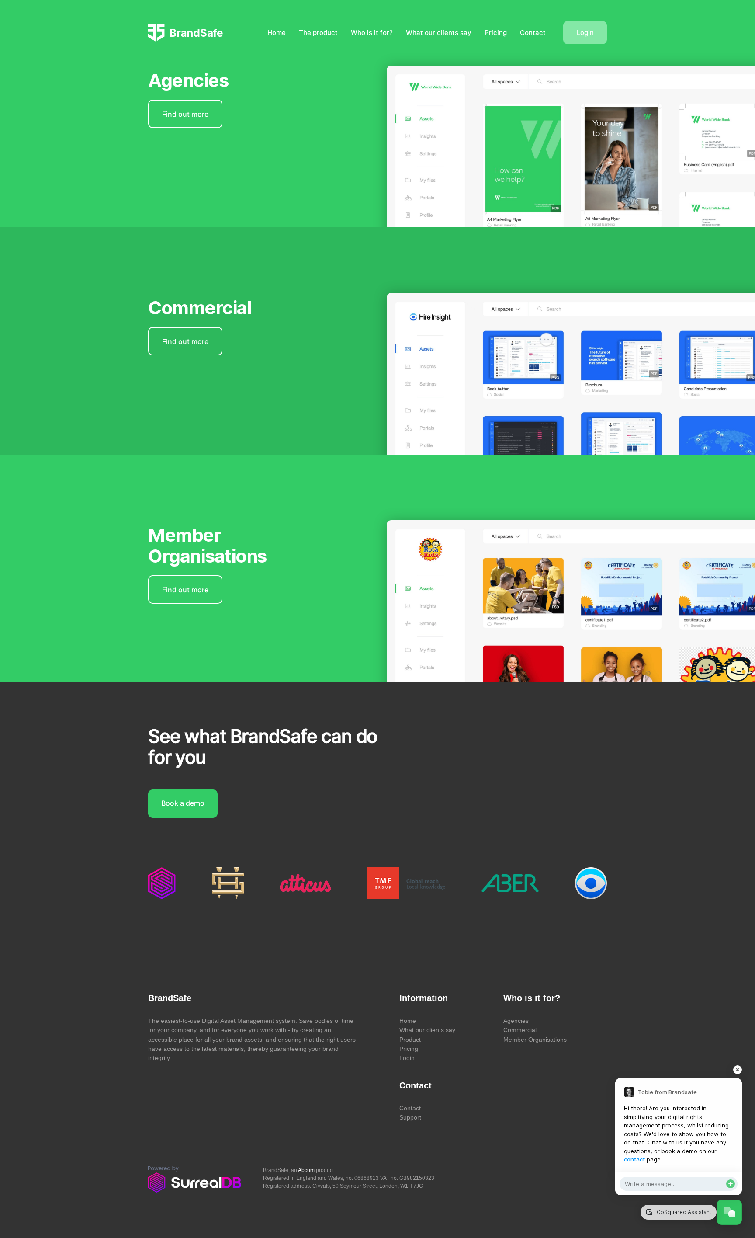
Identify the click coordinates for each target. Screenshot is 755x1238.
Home (276, 32)
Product (410, 1039)
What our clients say (438, 32)
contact (634, 1159)
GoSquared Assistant (683, 1212)
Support (410, 1117)
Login (585, 32)
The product (318, 32)
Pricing (496, 32)
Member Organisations (535, 1039)
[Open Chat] (729, 1212)
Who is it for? (372, 32)
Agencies (516, 1020)
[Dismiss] (737, 1069)
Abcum (306, 1170)
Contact (533, 32)
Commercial (520, 1029)
